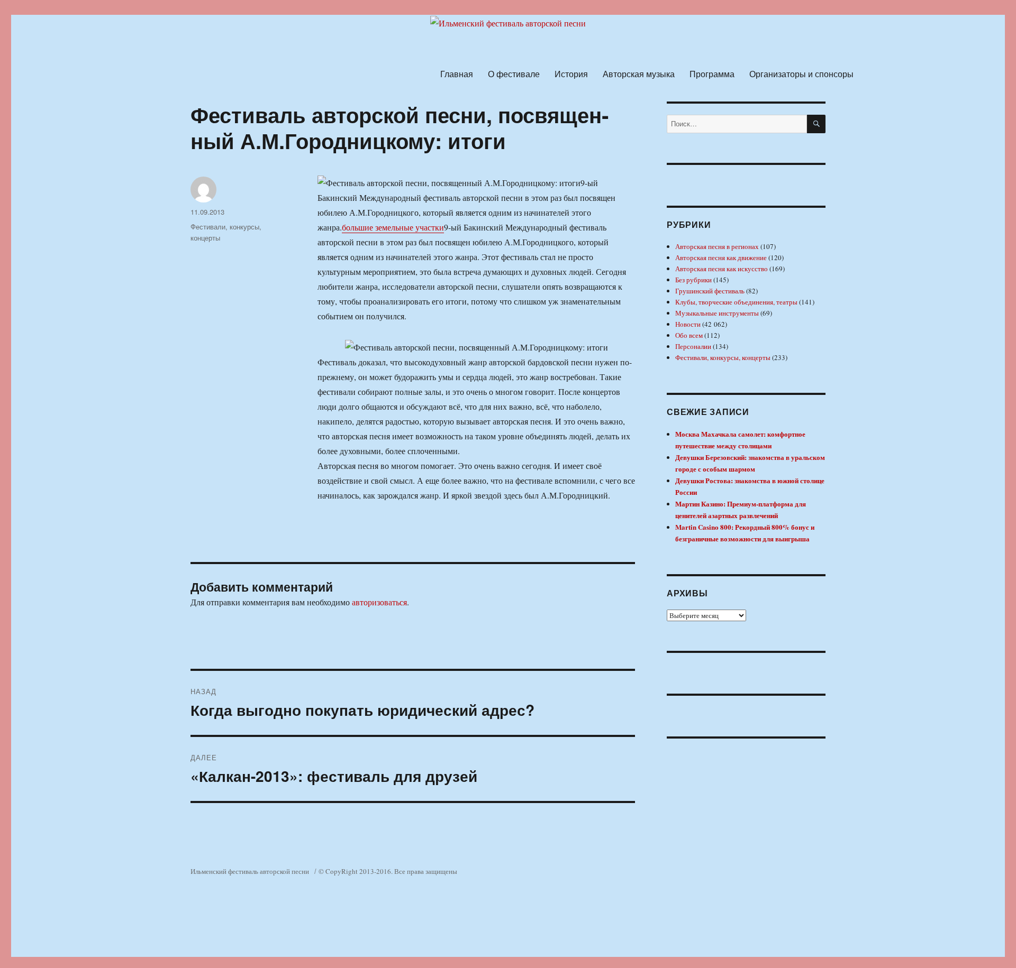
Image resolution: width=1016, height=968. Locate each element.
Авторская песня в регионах (717, 246)
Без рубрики (693, 279)
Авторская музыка (639, 74)
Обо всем (689, 335)
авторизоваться (379, 601)
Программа (712, 74)
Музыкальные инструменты (717, 313)
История (571, 74)
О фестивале (514, 74)
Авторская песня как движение (721, 257)
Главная (456, 74)
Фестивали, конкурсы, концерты (722, 357)
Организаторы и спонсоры (801, 74)
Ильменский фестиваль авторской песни (249, 871)
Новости (688, 324)
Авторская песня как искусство (721, 268)
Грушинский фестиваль (710, 291)
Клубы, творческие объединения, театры (736, 302)
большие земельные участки (393, 227)
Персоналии (693, 346)
